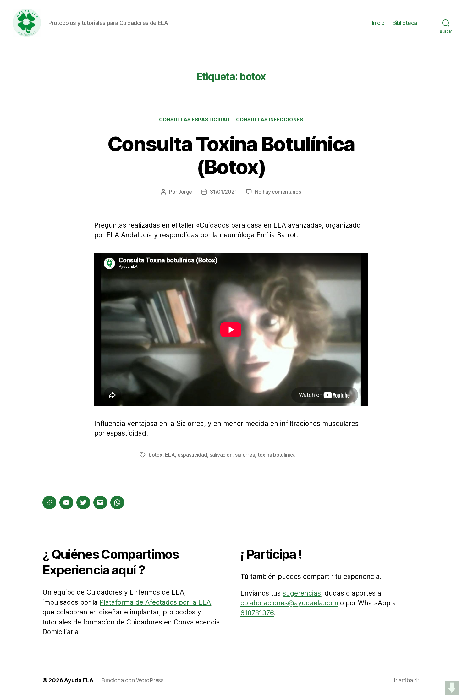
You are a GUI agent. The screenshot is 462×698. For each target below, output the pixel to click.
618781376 (257, 613)
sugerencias (302, 593)
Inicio (378, 22)
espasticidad (192, 455)
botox (155, 455)
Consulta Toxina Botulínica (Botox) (231, 155)
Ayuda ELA (78, 680)
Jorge (185, 192)
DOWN (452, 688)
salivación (221, 455)
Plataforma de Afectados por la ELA (155, 602)
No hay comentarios (278, 192)
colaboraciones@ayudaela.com (289, 603)
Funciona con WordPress (132, 680)
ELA (170, 455)
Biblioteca (405, 22)
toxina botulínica (276, 455)
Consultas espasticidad (194, 120)
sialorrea (245, 455)
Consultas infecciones (269, 120)
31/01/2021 (223, 192)
